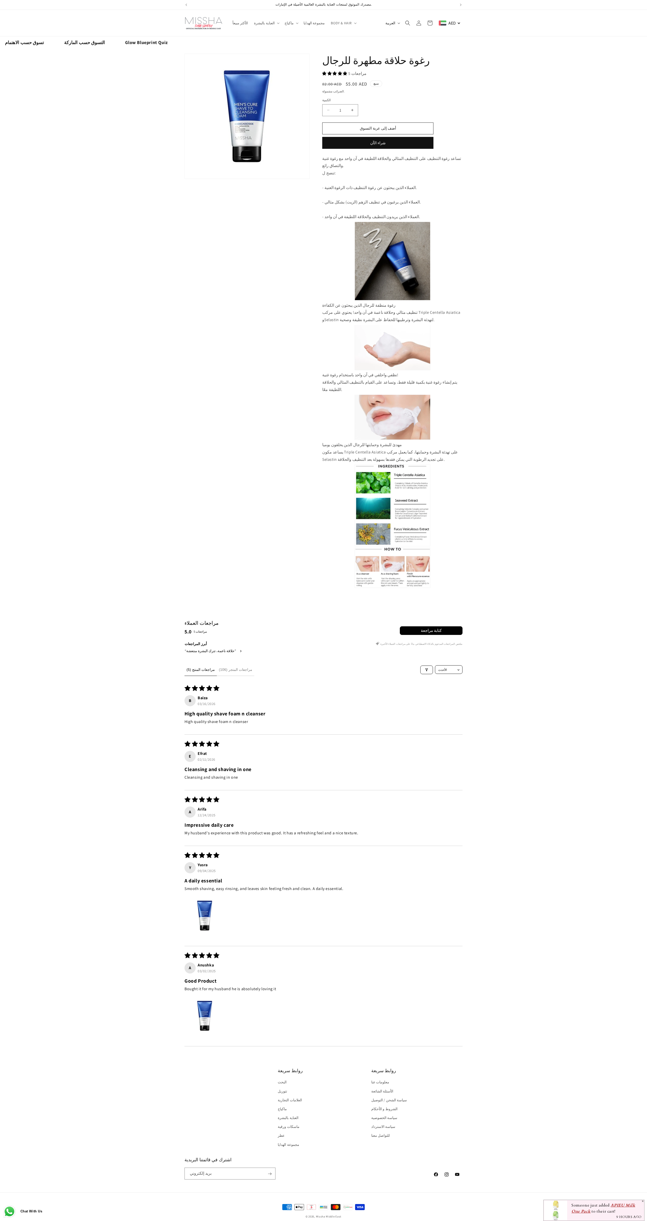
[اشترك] (269, 1174)
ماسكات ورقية (288, 1127)
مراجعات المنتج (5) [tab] (201, 670)
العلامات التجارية (290, 1100)
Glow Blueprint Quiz (146, 42)
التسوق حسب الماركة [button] (84, 42)
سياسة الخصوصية (384, 1117)
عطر (281, 1135)
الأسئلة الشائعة (382, 1091)
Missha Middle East (329, 1216)
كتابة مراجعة (431, 630)
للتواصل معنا (380, 1135)
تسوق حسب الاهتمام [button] (24, 42)
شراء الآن (378, 142)
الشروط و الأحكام (384, 1109)
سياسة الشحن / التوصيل (389, 1100)
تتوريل (282, 1091)
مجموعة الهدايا (288, 1144)
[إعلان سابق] (186, 5)
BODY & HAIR (341, 23)
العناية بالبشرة (264, 23)
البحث (282, 1082)
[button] (266, 23)
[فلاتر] (426, 670)
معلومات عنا (380, 1082)
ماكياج (289, 23)
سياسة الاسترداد (383, 1127)
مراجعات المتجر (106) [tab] (235, 670)
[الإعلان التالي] (460, 5)
